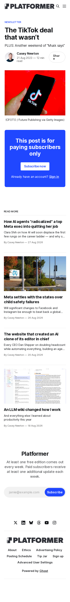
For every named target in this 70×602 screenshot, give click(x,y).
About (12, 550)
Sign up (58, 556)
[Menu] (64, 6)
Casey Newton (28, 53)
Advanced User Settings (35, 562)
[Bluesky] (31, 523)
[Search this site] (58, 6)
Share (56, 57)
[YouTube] (47, 523)
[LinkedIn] (23, 523)
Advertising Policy (49, 550)
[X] (16, 523)
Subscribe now (35, 166)
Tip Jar (42, 556)
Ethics (26, 550)
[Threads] (39, 523)
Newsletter (13, 22)
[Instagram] (54, 523)
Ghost (43, 571)
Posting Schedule (19, 556)
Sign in (54, 177)
